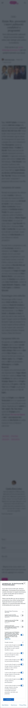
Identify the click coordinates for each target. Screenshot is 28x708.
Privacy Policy (22, 705)
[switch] (22, 615)
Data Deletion (5, 705)
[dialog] (14, 644)
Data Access (14, 705)
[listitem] (14, 612)
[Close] (24, 583)
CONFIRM (8, 699)
